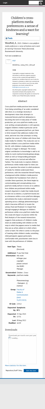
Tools (9, 38)
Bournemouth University (5, 8)
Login (5, 3)
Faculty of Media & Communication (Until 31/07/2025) (22, 294)
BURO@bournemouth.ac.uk (20, 87)
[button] (31, 370)
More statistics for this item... (16, 365)
